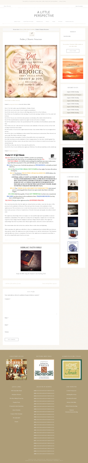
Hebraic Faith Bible (71, 402)
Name (6, 317)
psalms (30, 42)
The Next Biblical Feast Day (16, 398)
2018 (35, 411)
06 (45, 390)
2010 (35, 432)
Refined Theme (37, 460)
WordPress (56, 460)
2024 (35, 396)
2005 (35, 445)
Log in (61, 460)
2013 (35, 424)
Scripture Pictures (16, 394)
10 (51, 393)
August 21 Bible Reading (73, 103)
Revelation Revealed (71, 398)
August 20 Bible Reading (73, 106)
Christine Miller (41, 459)
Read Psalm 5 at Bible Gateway (12, 100)
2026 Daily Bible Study (16, 390)
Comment (7, 299)
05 (43, 390)
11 (52, 393)
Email (6, 325)
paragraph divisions (14, 104)
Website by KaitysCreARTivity (53, 459)
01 (37, 390)
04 (42, 390)
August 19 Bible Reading (73, 109)
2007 (35, 440)
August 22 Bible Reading (73, 100)
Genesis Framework (48, 460)
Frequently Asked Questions (16, 406)
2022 (35, 401)
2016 (35, 417)
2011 (35, 430)
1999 (35, 451)
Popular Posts (16, 402)
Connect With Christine (16, 414)
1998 (35, 453)
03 (40, 390)
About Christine (16, 410)
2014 (35, 422)
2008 (35, 438)
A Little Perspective (44, 13)
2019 (35, 409)
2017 (35, 414)
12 (53, 393)
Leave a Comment (31, 238)
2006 (35, 443)
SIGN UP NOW (73, 50)
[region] (16, 369)
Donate (16, 421)
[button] (16, 369)
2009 (35, 435)
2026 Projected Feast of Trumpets (72, 94)
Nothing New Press (71, 394)
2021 (35, 403)
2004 (35, 448)
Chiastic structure (13, 150)
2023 (35, 398)
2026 (35, 390)
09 (49, 393)
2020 (35, 406)
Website (7, 332)
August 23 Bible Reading (73, 97)
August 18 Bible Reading (73, 112)
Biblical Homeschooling (71, 406)
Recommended (16, 417)
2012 (35, 427)
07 (46, 390)
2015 (35, 419)
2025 (35, 393)
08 (48, 390)
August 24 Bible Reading (73, 91)
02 (39, 390)
